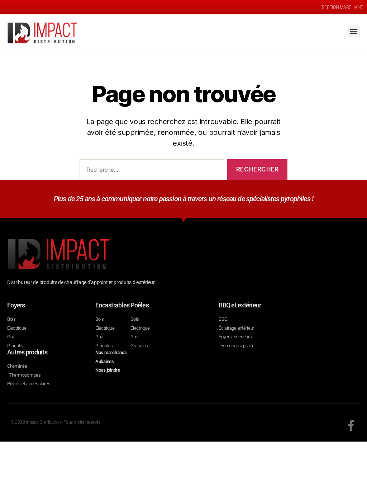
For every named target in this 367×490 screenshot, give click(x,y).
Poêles (139, 305)
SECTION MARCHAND (342, 7)
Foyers (16, 305)
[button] (354, 31)
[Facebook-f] (350, 425)
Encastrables (112, 305)
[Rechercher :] (150, 171)
